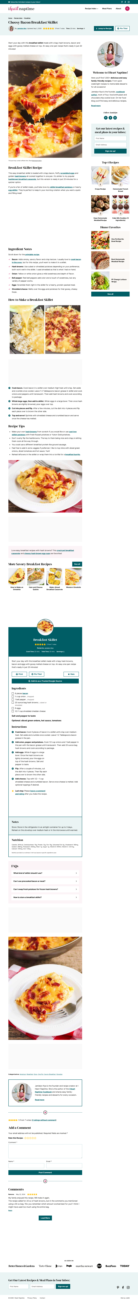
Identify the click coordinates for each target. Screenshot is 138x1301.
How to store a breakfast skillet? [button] (27, 897)
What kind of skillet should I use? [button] (27, 873)
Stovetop (59, 1074)
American (23, 1074)
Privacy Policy (32, 1298)
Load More (45, 1218)
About (118, 8)
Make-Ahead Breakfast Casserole (55, 588)
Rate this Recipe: (15, 1138)
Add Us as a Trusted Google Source (46, 681)
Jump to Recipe (105, 28)
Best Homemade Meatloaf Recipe (118, 260)
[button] (36, 644)
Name (11, 1161)
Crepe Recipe (100, 189)
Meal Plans (107, 8)
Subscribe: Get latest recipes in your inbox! (25, 2)
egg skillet (12, 190)
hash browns (20, 176)
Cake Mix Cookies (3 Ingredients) (120, 219)
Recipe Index (90, 8)
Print (21, 674)
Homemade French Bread (120, 190)
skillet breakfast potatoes (61, 187)
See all (77, 564)
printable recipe (32, 254)
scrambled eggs (67, 173)
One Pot (40, 1074)
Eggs (35, 1074)
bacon (25, 693)
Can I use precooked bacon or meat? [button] (29, 881)
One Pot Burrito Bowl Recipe (117, 240)
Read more (39, 1100)
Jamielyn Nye (21, 28)
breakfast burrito (72, 454)
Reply (10, 1210)
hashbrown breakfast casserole (22, 179)
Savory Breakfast (50, 1074)
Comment (12, 1142)
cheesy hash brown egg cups (37, 553)
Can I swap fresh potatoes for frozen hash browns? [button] (35, 889)
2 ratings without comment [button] (44, 1120)
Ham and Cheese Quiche (36, 588)
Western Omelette (73, 587)
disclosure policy (37, 160)
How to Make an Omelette (17, 588)
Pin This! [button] (38, 674)
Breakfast (27, 18)
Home (10, 18)
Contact (42, 1298)
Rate (73, 674)
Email (49, 1161)
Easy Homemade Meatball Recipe (100, 219)
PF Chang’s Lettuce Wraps (119, 280)
